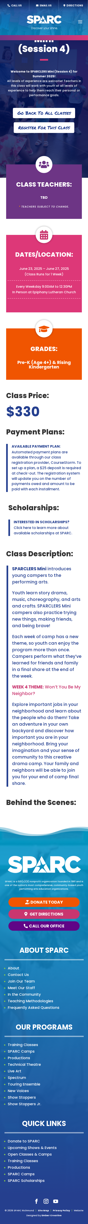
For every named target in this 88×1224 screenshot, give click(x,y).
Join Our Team (21, 981)
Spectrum (17, 1077)
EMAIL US (45, 5)
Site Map (43, 1210)
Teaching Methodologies (30, 1000)
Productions (19, 1057)
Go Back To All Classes (44, 113)
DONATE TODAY (46, 902)
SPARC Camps (21, 1051)
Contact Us (18, 974)
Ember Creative (52, 1215)
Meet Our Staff (21, 987)
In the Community (24, 994)
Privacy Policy (61, 1210)
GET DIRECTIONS (46, 914)
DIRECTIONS (74, 5)
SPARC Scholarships (26, 1180)
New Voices (18, 1090)
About (13, 968)
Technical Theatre (24, 1064)
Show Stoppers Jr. (24, 1103)
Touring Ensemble (24, 1084)
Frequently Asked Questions (33, 1007)
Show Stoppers (22, 1097)
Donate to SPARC (24, 1141)
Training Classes (23, 1044)
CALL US (16, 5)
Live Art (14, 1071)
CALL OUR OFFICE (46, 926)
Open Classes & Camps (30, 1154)
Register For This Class (44, 127)
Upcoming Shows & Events (32, 1147)
